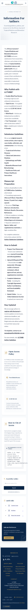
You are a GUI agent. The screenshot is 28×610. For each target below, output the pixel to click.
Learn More (9, 537)
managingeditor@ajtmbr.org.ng (14, 589)
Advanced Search (14, 491)
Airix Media (22, 602)
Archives (8, 573)
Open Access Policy (20, 571)
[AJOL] (6, 560)
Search (14, 488)
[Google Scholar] (6, 556)
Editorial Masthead (8, 566)
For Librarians (20, 573)
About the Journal (20, 566)
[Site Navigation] (2, 3)
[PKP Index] (15, 556)
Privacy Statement (20, 568)
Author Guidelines (7, 571)
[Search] (25, 3)
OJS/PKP (6, 606)
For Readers (8, 568)
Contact (8, 575)
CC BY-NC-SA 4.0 (18, 597)
